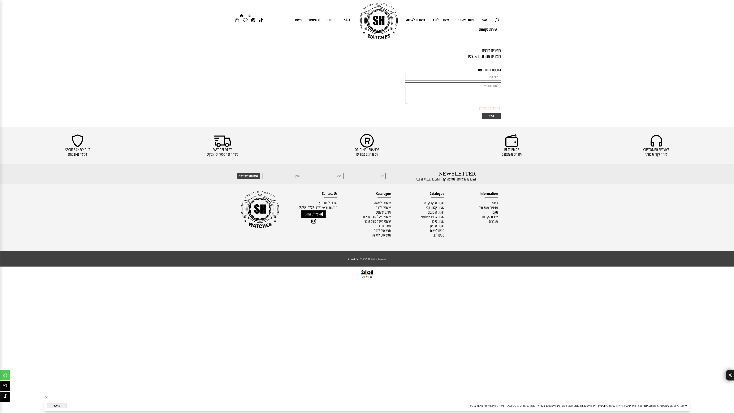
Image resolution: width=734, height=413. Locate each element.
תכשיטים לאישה (381, 235)
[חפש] (497, 20)
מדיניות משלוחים (488, 207)
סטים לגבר (438, 235)
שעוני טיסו (438, 221)
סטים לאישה (437, 230)
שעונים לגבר (441, 19)
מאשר (57, 405)
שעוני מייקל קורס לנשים (377, 217)
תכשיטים (315, 19)
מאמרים (296, 19)
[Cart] (237, 20)
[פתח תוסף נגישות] (730, 375)
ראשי (485, 19)
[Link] (261, 20)
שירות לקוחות (488, 29)
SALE (347, 19)
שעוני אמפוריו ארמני (432, 217)
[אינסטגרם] (253, 20)
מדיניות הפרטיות (476, 405)
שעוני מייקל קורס (434, 203)
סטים (332, 19)
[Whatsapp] (5, 376)
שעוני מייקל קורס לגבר (378, 221)
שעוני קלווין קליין (434, 207)
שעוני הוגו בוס (436, 212)
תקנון (495, 212)
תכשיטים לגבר (382, 230)
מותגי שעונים (465, 19)
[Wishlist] (245, 20)
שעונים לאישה (415, 19)
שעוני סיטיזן (437, 226)
